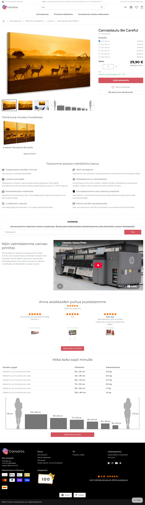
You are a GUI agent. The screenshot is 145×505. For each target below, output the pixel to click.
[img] (72, 305)
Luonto (50, 21)
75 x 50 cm (105, 51)
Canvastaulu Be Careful (67, 21)
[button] (9, 105)
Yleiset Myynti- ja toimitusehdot (50, 463)
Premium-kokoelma (63, 14)
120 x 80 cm (105, 57)
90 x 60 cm (105, 54)
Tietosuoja (41, 460)
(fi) (125, 7)
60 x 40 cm (105, 48)
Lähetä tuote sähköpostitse (122, 92)
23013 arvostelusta (72, 308)
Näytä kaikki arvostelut (72, 348)
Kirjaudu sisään (78, 455)
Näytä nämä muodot (72, 435)
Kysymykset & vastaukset (118, 455)
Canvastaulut (42, 14)
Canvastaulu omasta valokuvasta (93, 14)
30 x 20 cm (105, 41)
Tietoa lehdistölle (44, 457)
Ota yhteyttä (42, 455)
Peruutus (111, 457)
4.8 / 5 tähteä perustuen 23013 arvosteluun (108, 480)
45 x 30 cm (105, 44)
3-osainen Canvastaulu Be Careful (18, 147)
